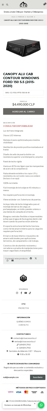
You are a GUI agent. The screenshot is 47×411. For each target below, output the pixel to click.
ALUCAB (30, 17)
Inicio (13, 17)
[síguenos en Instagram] (17, 293)
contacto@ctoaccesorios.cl (24, 338)
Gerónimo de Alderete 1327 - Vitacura (25, 351)
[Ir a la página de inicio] (23, 4)
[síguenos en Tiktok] (30, 293)
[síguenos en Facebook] (21, 293)
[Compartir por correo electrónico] (12, 260)
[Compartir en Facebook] (30, 258)
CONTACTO (24, 325)
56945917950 (25, 345)
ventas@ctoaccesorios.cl (24, 341)
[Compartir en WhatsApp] (7, 260)
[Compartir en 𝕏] (35, 258)
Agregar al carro (23, 111)
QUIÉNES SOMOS (23, 322)
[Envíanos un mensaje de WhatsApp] (41, 405)
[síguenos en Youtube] (25, 293)
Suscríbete (37, 377)
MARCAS (21, 17)
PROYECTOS (23, 308)
